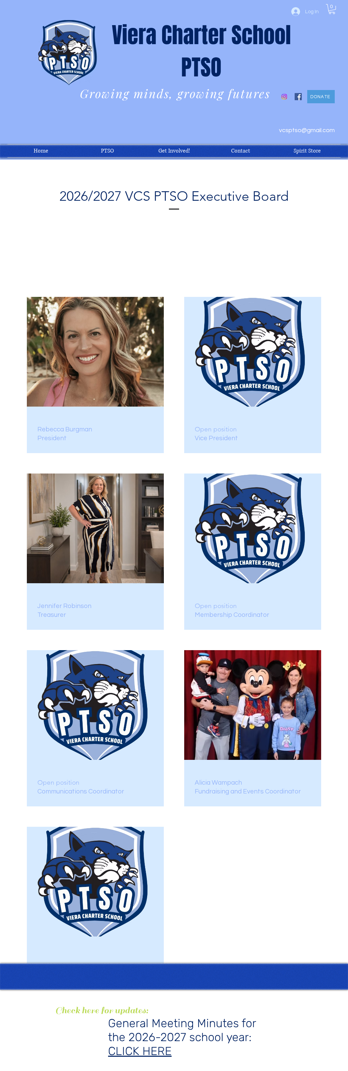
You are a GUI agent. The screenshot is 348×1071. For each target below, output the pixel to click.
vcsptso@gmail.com (307, 130)
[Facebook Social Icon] (298, 96)
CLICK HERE (140, 1051)
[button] (332, 9)
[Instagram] (284, 96)
